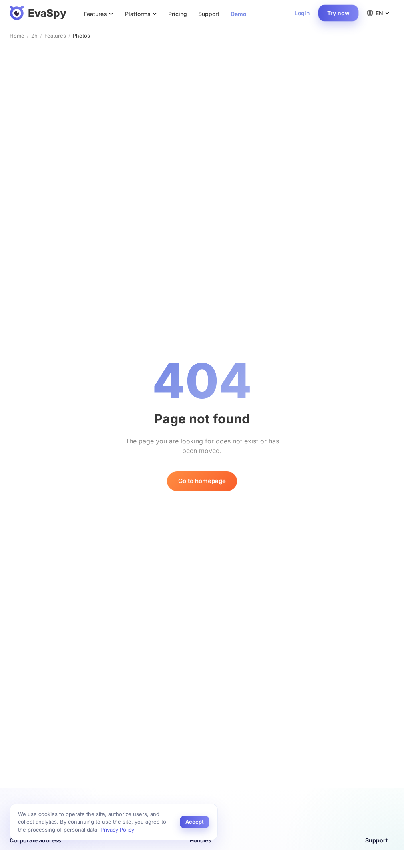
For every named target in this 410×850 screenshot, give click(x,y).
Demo (239, 13)
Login (302, 13)
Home (17, 35)
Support (208, 13)
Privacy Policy (117, 829)
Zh (34, 35)
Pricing (177, 13)
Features (55, 35)
